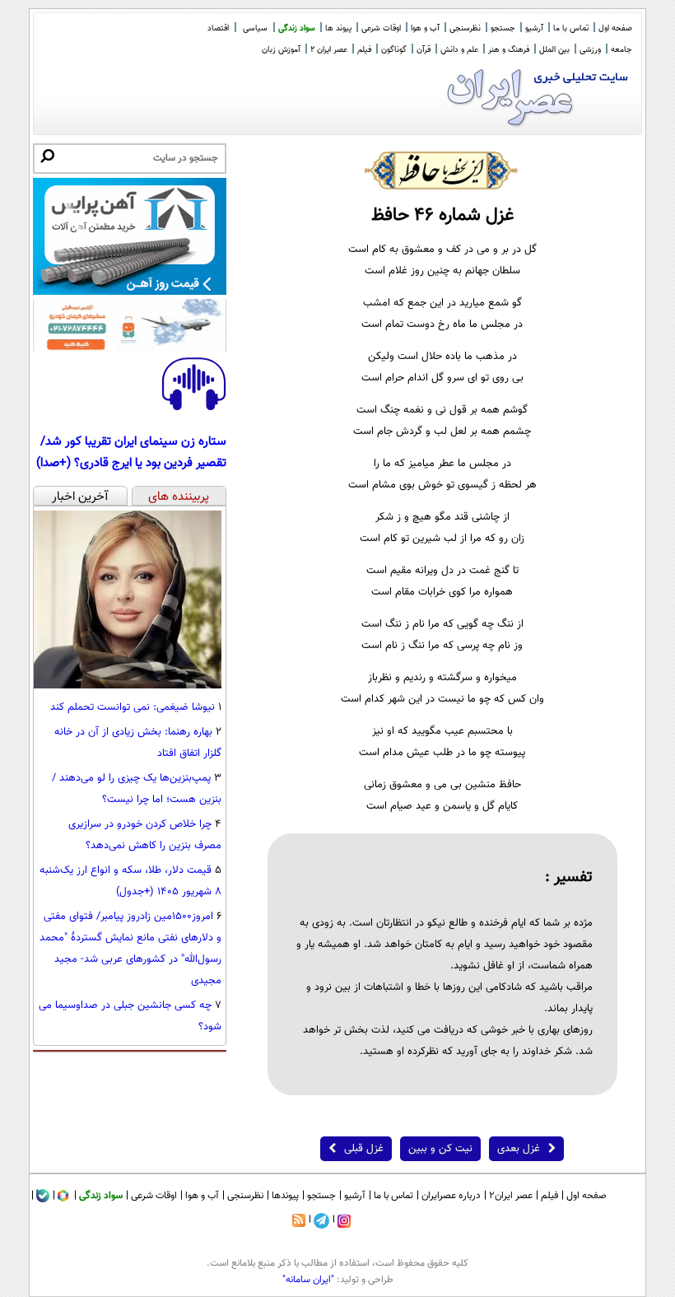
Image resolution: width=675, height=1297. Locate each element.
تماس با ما (571, 28)
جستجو (503, 28)
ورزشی (590, 50)
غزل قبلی (364, 1149)
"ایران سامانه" (308, 1279)
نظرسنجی (465, 28)
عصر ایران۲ (511, 1195)
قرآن (424, 50)
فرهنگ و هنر (508, 50)
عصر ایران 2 (328, 50)
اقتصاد (218, 28)
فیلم (364, 50)
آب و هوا (425, 28)
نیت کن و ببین (440, 1149)
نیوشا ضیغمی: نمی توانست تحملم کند (132, 707)
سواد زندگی (296, 28)
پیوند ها (338, 28)
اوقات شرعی (381, 28)
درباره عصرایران (451, 1195)
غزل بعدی (518, 1149)
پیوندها (285, 1195)
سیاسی (255, 28)
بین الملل (554, 50)
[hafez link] (442, 170)
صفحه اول (615, 28)
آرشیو (534, 28)
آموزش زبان (281, 50)
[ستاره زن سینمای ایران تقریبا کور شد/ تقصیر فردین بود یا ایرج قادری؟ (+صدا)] (193, 407)
